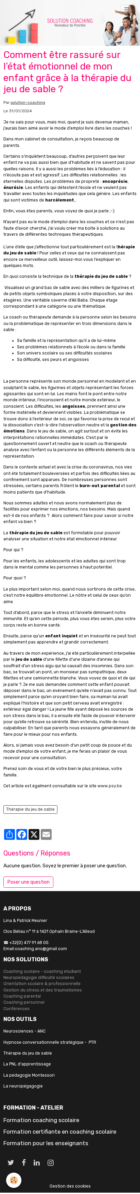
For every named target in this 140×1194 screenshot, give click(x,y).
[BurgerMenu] (127, 10)
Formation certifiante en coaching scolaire (59, 1131)
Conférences (16, 1008)
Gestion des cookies (70, 1186)
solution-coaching (28, 102)
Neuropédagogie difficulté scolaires (38, 977)
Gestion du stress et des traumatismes (42, 990)
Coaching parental (22, 996)
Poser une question (28, 882)
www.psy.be (110, 786)
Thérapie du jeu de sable (30, 809)
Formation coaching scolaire (41, 1120)
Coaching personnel (24, 1002)
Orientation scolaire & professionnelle (42, 983)
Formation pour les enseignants (45, 1143)
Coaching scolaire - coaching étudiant (42, 971)
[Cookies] (13, 1180)
